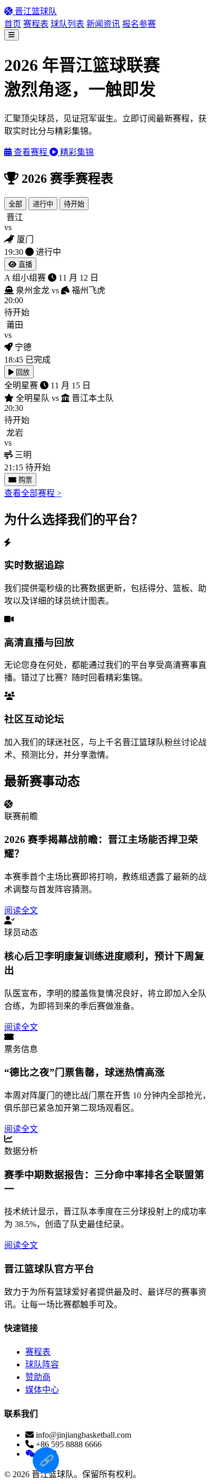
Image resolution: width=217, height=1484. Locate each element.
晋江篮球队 (35, 11)
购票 (24, 480)
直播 (24, 265)
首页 (12, 23)
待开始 (74, 204)
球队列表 (67, 23)
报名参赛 (139, 23)
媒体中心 (42, 1389)
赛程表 (35, 23)
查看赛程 (31, 152)
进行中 (43, 204)
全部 (15, 204)
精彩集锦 (76, 152)
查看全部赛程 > (33, 493)
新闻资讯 (103, 23)
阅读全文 (21, 910)
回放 (21, 372)
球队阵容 (42, 1364)
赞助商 (38, 1377)
